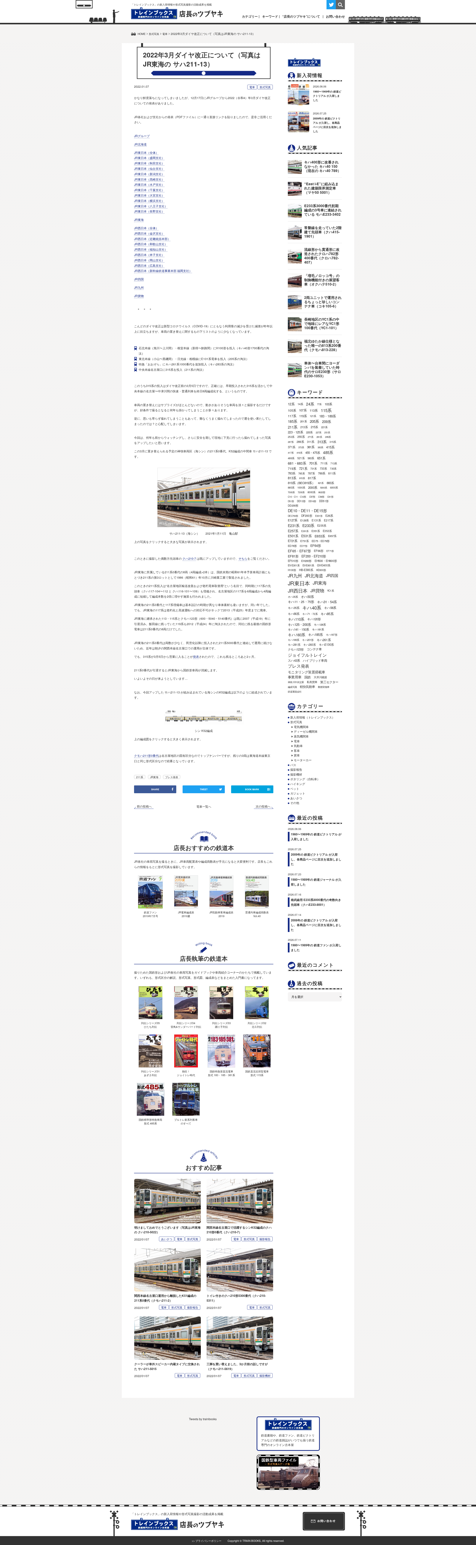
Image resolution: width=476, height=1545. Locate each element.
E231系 (293, 525)
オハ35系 (293, 597)
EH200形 (306, 561)
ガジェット (297, 793)
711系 (324, 463)
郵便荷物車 (323, 687)
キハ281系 (294, 644)
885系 (291, 487)
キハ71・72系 (310, 614)
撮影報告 (265, 1239)
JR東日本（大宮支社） (149, 195)
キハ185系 (315, 634)
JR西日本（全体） (146, 228)
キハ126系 (320, 624)
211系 (139, 777)
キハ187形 (331, 634)
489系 (291, 458)
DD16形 (312, 501)
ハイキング (297, 784)
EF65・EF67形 (299, 550)
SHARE (155, 789)
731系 (313, 468)
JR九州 (139, 287)
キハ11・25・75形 (301, 601)
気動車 (298, 746)
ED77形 (303, 546)
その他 (294, 803)
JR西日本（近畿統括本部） (152, 239)
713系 (333, 463)
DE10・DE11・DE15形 (307, 510)
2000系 (312, 487)
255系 (301, 437)
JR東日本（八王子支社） (151, 206)
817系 (312, 478)
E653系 (320, 536)
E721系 (292, 541)
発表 (196, 656)
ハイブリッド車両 (315, 660)
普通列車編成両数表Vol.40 (257, 914)
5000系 (323, 487)
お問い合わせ (335, 16)
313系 (322, 441)
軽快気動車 (307, 686)
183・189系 (327, 416)
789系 (321, 473)
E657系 (332, 536)
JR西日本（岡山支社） (149, 260)
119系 (303, 416)
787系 (311, 473)
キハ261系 (324, 639)
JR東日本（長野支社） (149, 211)
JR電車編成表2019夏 (186, 914)
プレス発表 (171, 777)
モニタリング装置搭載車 (306, 671)
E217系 (328, 520)
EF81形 (293, 556)
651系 (321, 457)
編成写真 (292, 687)
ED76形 (292, 546)
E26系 (329, 515)
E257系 (293, 530)
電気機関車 (301, 727)
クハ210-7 (189, 558)
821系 (321, 483)
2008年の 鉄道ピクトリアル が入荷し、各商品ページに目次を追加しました (316, 925)
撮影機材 (265, 1375)
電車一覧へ (203, 806)
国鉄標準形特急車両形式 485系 (150, 1121)
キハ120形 (314, 619)
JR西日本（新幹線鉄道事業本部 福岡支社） (163, 271)
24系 (310, 404)
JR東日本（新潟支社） (149, 174)
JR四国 (139, 279)
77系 (319, 404)
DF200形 (306, 515)
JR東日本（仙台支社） (149, 168)
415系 (330, 447)
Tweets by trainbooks (203, 1419)
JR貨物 (139, 296)
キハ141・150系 (298, 629)
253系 (291, 437)
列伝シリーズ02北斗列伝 (257, 1025)
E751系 (304, 541)
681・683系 (297, 463)
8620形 (321, 492)
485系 (328, 452)
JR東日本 (299, 583)
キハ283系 (309, 644)
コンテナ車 (314, 649)
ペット (294, 789)
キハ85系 (327, 613)
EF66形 (318, 551)
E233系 (308, 525)
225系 (309, 432)
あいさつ (166, 1239)
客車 (297, 750)
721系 (303, 468)
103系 (328, 404)
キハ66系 (293, 613)
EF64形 (315, 545)
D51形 (291, 501)
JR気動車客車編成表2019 (221, 914)
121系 (313, 416)
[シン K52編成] (203, 716)
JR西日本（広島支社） (149, 265)
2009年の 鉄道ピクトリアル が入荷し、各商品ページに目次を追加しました (316, 859)
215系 (314, 427)
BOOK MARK (258, 789)
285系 (328, 437)
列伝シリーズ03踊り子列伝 (221, 1025)
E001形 (318, 516)
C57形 (312, 496)
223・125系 (295, 432)
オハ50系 (307, 596)
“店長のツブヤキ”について (301, 16)
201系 (303, 421)
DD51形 (324, 501)
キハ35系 (293, 608)
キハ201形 (307, 640)
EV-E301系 (294, 565)
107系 (303, 410)
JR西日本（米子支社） (149, 255)
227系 (318, 432)
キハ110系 (296, 619)
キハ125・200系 (299, 624)
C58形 (321, 496)
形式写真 (265, 87)
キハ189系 (293, 640)
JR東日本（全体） (146, 152)
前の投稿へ (144, 806)
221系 (324, 427)
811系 (332, 473)
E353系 (327, 531)
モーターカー (303, 760)
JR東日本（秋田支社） (149, 163)
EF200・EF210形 (313, 556)
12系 (291, 403)
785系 (301, 473)
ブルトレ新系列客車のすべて (186, 1121)
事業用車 (294, 677)
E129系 (304, 520)
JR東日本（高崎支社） (149, 179)
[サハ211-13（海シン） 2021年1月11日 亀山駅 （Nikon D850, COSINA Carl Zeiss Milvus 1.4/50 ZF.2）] (203, 497)
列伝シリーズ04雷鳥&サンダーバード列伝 (186, 1025)
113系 (314, 410)
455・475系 (312, 452)
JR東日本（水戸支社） (149, 184)
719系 (292, 468)
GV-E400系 (323, 565)
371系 (291, 447)
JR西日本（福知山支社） (151, 249)
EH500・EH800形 (326, 561)
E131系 (316, 520)
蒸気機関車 (301, 736)
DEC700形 (293, 516)
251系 (327, 432)
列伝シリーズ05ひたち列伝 (150, 1025)
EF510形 (293, 561)
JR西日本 (297, 590)
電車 (252, 87)
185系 (292, 421)
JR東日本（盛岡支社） (149, 158)
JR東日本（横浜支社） (149, 201)
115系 (326, 410)
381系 (311, 447)
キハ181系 (318, 629)
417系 (291, 452)
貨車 (297, 755)
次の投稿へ (263, 806)
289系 (300, 442)
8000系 (311, 492)
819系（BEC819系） (301, 483)
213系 (304, 427)
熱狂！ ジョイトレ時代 (186, 1073)
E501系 (293, 536)
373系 (301, 447)
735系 (333, 468)
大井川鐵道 (320, 677)
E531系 (306, 535)
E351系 (315, 531)
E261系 (304, 531)
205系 (314, 421)
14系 (300, 404)
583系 (311, 458)
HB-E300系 (306, 570)
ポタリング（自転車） (305, 779)
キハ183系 (296, 634)
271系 (310, 437)
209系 (326, 421)
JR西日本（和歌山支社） (151, 244)
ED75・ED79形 (320, 541)
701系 (313, 463)
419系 (299, 452)
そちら (242, 558)
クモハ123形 (296, 649)
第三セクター (329, 682)
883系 (330, 483)
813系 (292, 478)
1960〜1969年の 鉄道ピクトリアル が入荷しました (327, 96)
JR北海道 (140, 144)
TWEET (204, 789)
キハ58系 (330, 607)
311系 (310, 442)
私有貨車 (312, 682)
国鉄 (307, 677)
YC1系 (330, 590)
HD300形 (321, 570)
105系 (292, 410)
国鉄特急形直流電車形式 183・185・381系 (221, 1073)
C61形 (330, 496)
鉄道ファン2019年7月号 (150, 914)
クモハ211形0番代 (146, 755)
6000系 (334, 487)
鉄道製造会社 (294, 691)
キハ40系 (311, 607)
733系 (323, 468)
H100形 (292, 570)
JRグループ (142, 136)
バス (293, 765)
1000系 (301, 487)
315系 (332, 442)
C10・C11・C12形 (297, 496)
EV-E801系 (308, 565)
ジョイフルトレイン (307, 655)
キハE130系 (326, 644)
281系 (319, 437)
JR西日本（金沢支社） (149, 233)
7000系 (291, 492)
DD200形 (293, 505)
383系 (320, 447)
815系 (302, 478)
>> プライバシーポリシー (206, 1541)
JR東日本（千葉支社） (149, 190)
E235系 (321, 525)
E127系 (292, 520)
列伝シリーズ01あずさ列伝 (150, 1073)
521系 (301, 458)
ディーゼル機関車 (306, 731)
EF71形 (330, 551)
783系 (291, 473)
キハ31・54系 (327, 601)
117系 (292, 416)
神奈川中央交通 (296, 682)
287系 (291, 442)
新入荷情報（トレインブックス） (312, 717)
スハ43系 (294, 660)
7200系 (301, 492)
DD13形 (301, 501)
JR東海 (139, 220)
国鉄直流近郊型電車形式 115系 (257, 1073)
